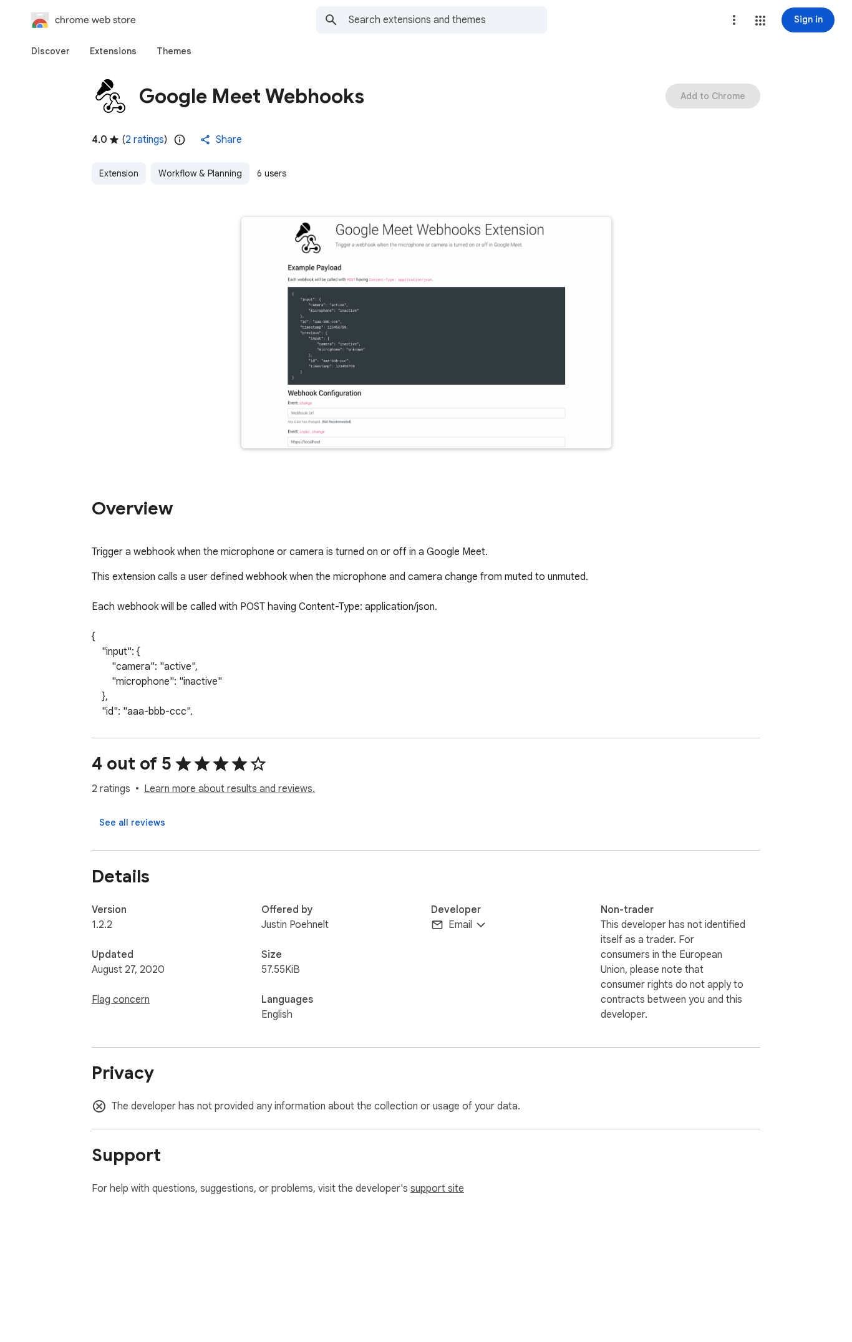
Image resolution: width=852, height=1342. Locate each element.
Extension (118, 173)
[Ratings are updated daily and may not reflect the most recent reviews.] (179, 139)
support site (437, 1188)
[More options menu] (734, 19)
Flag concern (121, 999)
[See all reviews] (132, 823)
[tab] (50, 51)
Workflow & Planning (200, 173)
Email (460, 925)
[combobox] (448, 19)
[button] (760, 20)
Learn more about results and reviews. (229, 789)
